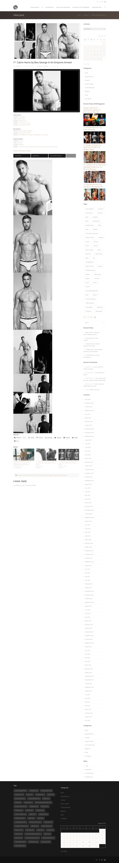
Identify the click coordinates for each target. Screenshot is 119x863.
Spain (87, 295)
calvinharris (22, 117)
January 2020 (88, 465)
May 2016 (87, 617)
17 (88, 54)
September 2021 (89, 410)
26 (94, 58)
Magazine (87, 91)
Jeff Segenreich (90, 262)
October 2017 (88, 558)
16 (85, 54)
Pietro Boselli (97, 274)
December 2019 (89, 469)
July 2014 (87, 694)
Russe (87, 282)
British (30, 475)
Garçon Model (89, 250)
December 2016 (89, 591)
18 (91, 54)
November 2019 (89, 473)
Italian (99, 250)
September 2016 (89, 602)
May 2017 (87, 576)
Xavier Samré (99, 311)
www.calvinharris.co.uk (24, 123)
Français (96, 241)
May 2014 (87, 702)
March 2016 (88, 620)
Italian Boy (88, 254)
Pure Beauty (45, 66)
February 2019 (89, 506)
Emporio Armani (44, 475)
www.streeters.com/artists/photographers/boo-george (33, 134)
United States (89, 307)
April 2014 (87, 705)
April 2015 (87, 661)
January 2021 (88, 425)
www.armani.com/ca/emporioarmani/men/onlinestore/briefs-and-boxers (38, 146)
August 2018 (88, 521)
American (100, 209)
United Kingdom (62, 475)
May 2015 (87, 657)
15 (104, 51)
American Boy (89, 213)
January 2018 (88, 547)
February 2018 (89, 543)
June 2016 (87, 613)
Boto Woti (88, 367)
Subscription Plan (96, 7)
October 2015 (88, 639)
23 (85, 58)
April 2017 (87, 580)
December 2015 (89, 632)
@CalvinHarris (21, 119)
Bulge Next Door (89, 76)
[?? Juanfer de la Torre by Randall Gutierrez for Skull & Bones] (94, 176)
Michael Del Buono (91, 270)
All (42, 7)
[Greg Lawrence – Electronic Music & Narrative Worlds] (94, 119)
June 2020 (88, 447)
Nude (86, 95)
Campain (39, 66)
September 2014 (89, 687)
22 (104, 54)
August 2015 (88, 646)
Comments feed (89, 773)
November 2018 (89, 510)
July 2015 (87, 650)
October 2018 (88, 514)
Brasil (87, 217)
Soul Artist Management (92, 290)
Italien (87, 258)
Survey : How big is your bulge (22, 150)
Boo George (25, 475)
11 (91, 51)
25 (91, 58)
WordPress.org (89, 777)
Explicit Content (89, 84)
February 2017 (89, 584)
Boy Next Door (50, 7)
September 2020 (89, 436)
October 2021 (88, 406)
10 (88, 51)
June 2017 (87, 573)
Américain (100, 213)
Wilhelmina (100, 307)
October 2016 (88, 598)
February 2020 (89, 462)
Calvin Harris (36, 475)
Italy (94, 258)
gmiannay (18, 66)
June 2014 (87, 698)
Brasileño (95, 217)
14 (100, 51)
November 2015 (89, 635)
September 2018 (89, 517)
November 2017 (89, 554)
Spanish (95, 295)
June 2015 (87, 654)
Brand (86, 73)
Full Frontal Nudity (90, 87)
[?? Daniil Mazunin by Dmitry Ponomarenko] (94, 194)
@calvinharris (22, 120)
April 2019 (87, 499)
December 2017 (89, 550)
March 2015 (88, 665)
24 (88, 58)
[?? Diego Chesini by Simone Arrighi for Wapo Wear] (94, 157)
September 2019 (89, 480)
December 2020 (89, 429)
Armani (21, 140)
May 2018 (87, 532)
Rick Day (97, 278)
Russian (88, 286)
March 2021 (88, 418)
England (51, 475)
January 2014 (88, 716)
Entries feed (88, 769)
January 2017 (88, 587)
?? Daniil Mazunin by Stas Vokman (92, 128)
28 (101, 58)
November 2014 (89, 680)
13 (97, 51)
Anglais (19, 475)
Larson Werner (89, 372)
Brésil (87, 229)
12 (94, 51)
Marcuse (100, 266)
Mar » (88, 64)
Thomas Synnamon (91, 299)
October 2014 (88, 683)
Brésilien (95, 229)
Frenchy (96, 245)
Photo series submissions (63, 7)
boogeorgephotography (25, 130)
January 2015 (88, 672)
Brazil (87, 221)
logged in (22, 485)
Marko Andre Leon (95, 389)
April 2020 (88, 454)
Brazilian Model (90, 225)
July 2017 (87, 569)
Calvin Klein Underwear (92, 233)
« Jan (84, 64)
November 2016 (89, 595)
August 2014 (88, 691)
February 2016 (89, 624)
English (55, 475)
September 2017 (89, 561)
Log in (86, 765)
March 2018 (88, 539)
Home (79, 15)
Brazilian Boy (96, 221)
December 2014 (89, 676)
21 (100, 54)
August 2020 (88, 440)
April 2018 (87, 536)
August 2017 (88, 565)
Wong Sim (88, 311)
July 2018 (87, 525)
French (87, 245)
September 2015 (89, 643)
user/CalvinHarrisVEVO (25, 124)
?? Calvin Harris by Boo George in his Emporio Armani (42, 62)
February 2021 (89, 421)
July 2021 (87, 414)
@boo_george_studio (25, 132)
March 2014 (88, 709)
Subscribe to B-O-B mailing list (81, 7)
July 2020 (87, 443)
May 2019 (87, 495)
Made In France (90, 266)
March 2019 (88, 502)
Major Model (88, 378)
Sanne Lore (88, 384)
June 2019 (87, 491)
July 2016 (87, 609)
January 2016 (88, 628)
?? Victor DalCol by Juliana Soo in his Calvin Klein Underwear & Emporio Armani (68, 463)
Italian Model (98, 254)
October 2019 (88, 477)
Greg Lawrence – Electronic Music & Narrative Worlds (91, 110)
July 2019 (87, 488)
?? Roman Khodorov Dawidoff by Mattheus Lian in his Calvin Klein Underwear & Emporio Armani (22, 463)
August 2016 (88, 606)
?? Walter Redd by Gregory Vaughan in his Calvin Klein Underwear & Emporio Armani (46, 463)
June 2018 (87, 528)
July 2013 (87, 720)
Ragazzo (88, 278)
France (87, 241)
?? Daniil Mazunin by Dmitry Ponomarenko (93, 185)
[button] (42, 106)
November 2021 (89, 403)
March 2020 (88, 458)
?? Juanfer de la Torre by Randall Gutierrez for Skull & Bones (94, 167)
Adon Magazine (90, 209)
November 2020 (89, 432)
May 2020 (87, 451)
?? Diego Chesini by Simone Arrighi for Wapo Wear (92, 147)
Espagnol (101, 237)
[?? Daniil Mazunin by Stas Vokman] (94, 137)
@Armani (20, 142)
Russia (95, 282)
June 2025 (88, 399)
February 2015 (89, 668)
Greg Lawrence (35, 7)
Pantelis (88, 274)
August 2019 (88, 484)
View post (85, 15)
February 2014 (89, 713)
